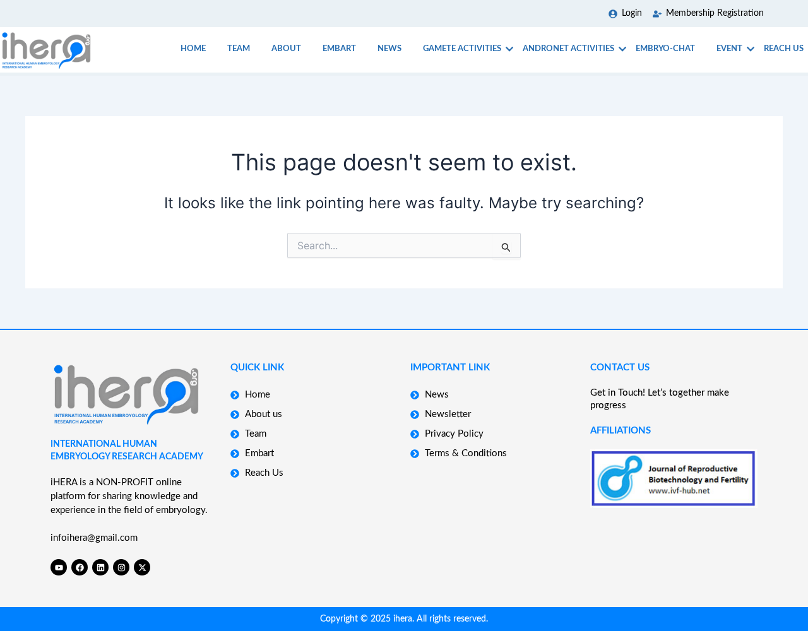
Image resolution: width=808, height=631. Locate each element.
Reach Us (784, 49)
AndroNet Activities (568, 49)
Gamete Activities (462, 49)
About (286, 49)
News (389, 49)
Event (729, 49)
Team (238, 49)
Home (193, 49)
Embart (339, 49)
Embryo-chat (665, 49)
